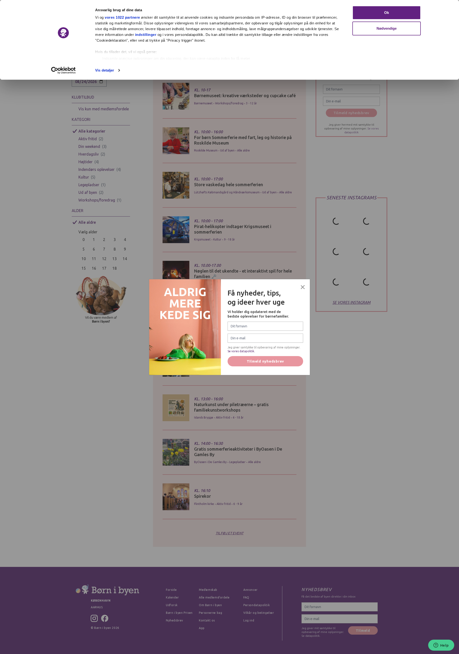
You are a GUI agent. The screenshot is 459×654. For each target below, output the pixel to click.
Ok (386, 13)
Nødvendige (387, 28)
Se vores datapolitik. (241, 351)
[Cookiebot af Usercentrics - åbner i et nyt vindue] (63, 70)
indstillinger (146, 35)
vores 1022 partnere (122, 17)
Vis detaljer (104, 70)
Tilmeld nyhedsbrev (265, 361)
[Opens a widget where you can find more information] (441, 646)
